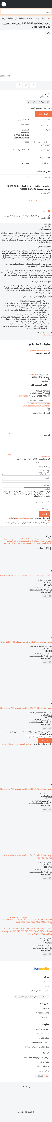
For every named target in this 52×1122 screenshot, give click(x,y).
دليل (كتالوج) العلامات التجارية (37, 1047)
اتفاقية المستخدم (9, 744)
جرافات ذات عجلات (31, 539)
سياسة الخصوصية (22, 518)
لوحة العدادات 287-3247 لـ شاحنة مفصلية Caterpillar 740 (26, 576)
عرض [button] (32, 396)
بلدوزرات (19, 539)
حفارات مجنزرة (45, 539)
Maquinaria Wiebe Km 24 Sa (38, 351)
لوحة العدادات (23, 120)
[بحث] (3, 11)
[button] (4, 4)
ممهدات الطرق (46, 541)
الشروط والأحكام (42, 1029)
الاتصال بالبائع (43, 114)
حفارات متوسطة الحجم (26, 543)
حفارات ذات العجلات (31, 541)
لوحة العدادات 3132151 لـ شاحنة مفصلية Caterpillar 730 (26, 642)
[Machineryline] (3, 18)
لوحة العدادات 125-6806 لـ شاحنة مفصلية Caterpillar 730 (26, 789)
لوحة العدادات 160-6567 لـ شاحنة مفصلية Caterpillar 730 (26, 708)
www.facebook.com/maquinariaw (36, 406)
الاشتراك (45, 740)
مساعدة (46, 986)
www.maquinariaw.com (40, 404)
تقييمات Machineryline (40, 1042)
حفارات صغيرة (10, 539)
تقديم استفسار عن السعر (37, 102)
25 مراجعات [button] (45, 381)
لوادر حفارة (41, 543)
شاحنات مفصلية (10, 543)
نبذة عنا (46, 982)
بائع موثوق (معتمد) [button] (43, 353)
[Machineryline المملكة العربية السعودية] (34, 4)
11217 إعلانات (34, 374)
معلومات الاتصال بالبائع (40, 991)
